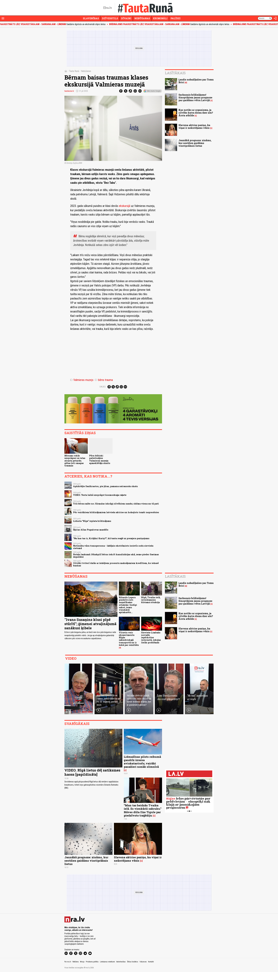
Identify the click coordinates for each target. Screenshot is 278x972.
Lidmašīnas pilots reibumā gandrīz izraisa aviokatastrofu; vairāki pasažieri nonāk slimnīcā (142, 761)
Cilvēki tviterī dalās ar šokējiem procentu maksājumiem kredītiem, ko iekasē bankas (116, 564)
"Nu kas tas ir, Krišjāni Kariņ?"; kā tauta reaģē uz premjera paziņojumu (111, 538)
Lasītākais (175, 73)
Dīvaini (126, 18)
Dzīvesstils (110, 18)
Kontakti (151, 962)
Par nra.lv (67, 962)
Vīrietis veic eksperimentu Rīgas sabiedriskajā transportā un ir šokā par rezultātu (129, 638)
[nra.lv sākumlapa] (107, 8)
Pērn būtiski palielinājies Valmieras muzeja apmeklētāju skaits (99, 459)
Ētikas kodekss (132, 962)
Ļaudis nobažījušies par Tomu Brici (196, 81)
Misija (82, 962)
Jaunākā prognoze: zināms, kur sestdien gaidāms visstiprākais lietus (195, 143)
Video (70, 658)
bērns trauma (104, 380)
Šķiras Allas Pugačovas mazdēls (90, 529)
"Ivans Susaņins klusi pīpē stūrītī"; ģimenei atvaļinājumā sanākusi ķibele (90, 623)
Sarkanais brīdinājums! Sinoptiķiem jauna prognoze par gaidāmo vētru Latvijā (195, 97)
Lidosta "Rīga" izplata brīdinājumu (92, 521)
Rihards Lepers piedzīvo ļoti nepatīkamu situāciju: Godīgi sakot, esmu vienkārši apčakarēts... (128, 605)
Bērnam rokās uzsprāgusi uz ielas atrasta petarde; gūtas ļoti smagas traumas (74, 460)
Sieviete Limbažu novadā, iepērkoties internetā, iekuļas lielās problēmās (151, 637)
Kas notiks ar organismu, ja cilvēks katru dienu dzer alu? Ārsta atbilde (196, 112)
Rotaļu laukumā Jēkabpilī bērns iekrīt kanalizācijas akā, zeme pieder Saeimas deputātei (116, 555)
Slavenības (91, 18)
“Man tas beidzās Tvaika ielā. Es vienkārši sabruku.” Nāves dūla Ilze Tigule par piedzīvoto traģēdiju (142, 810)
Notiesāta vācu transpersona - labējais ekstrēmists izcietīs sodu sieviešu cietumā (113, 547)
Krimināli (160, 18)
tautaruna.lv (69, 91)
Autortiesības (121, 962)
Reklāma (76, 962)
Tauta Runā (74, 71)
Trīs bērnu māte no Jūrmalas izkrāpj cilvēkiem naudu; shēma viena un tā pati (116, 503)
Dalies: (103, 387)
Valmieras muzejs (81, 380)
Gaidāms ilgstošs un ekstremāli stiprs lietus (140, 24)
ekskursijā (124, 206)
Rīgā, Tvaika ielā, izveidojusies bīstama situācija (150, 600)
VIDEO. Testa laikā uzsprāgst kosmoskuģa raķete (99, 495)
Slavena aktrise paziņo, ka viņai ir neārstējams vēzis (194, 126)
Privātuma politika (92, 962)
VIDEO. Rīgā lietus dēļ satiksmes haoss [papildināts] (92, 772)
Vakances (143, 962)
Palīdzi (176, 18)
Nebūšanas (142, 18)
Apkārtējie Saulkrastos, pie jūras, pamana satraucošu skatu (105, 486)
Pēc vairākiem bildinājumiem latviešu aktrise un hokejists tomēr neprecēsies (116, 512)
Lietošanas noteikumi (107, 962)
